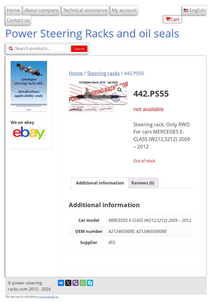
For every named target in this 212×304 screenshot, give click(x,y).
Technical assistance (85, 10)
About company (41, 10)
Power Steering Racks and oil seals (92, 33)
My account (124, 10)
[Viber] (75, 283)
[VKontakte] (61, 283)
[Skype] (90, 283)
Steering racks (103, 73)
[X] (68, 283)
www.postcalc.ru (48, 296)
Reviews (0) (142, 183)
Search (79, 49)
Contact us (18, 20)
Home (13, 10)
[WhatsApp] (83, 283)
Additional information (100, 183)
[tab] (100, 183)
